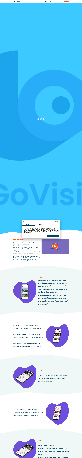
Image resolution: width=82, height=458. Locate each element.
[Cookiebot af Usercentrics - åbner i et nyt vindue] (55, 221)
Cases (51, 1)
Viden (46, 1)
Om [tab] (53, 224)
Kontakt (66, 1)
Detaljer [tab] (40, 224)
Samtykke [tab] (27, 224)
